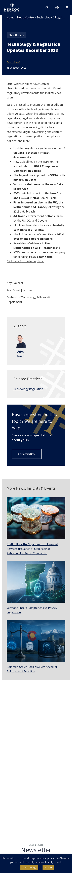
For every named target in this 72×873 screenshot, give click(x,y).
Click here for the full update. (25, 261)
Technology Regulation (28, 389)
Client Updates (16, 35)
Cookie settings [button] (29, 867)
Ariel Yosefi (13, 62)
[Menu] (67, 7)
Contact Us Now (26, 454)
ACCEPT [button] (48, 867)
